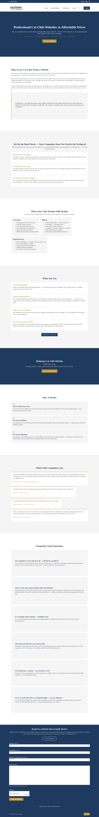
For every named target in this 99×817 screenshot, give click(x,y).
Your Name (13, 743)
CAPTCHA (11, 790)
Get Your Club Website (49, 41)
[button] (80, 8)
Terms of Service (55, 806)
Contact (87, 8)
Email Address (14, 750)
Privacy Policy (47, 806)
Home (46, 8)
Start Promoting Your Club (49, 371)
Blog (86, 1)
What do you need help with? (18, 757)
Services (74, 8)
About (82, 1)
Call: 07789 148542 (49, 738)
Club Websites (66, 8)
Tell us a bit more (13, 764)
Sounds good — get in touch (49, 334)
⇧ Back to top (86, 814)
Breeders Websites (55, 8)
